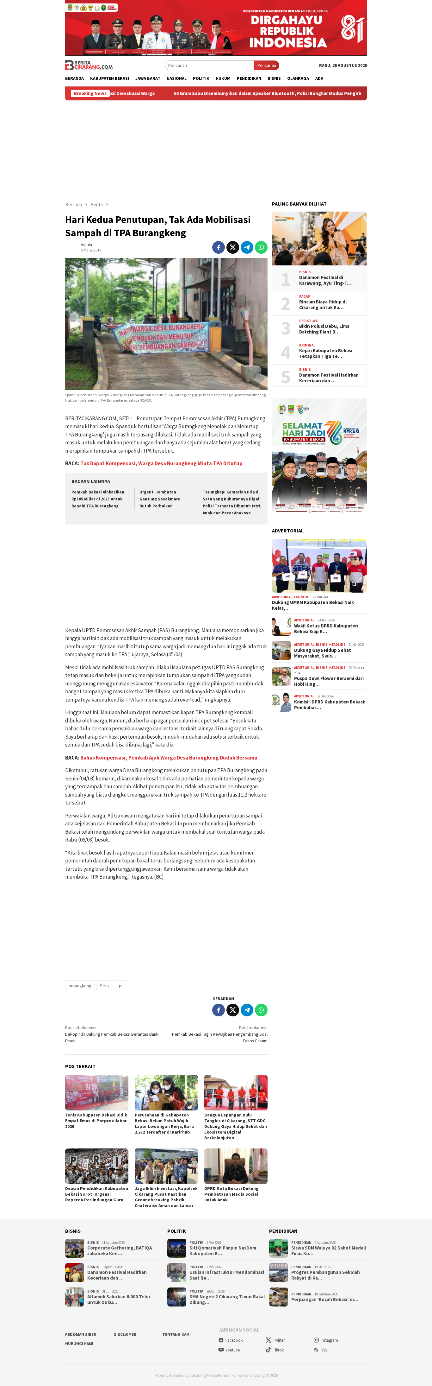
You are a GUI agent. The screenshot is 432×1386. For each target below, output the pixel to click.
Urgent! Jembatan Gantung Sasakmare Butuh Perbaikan (159, 499)
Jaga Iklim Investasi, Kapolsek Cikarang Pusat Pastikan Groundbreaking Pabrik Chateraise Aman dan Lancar (166, 1197)
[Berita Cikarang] (89, 65)
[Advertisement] (216, 148)
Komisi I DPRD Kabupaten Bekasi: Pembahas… (329, 705)
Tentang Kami (176, 1334)
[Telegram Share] (247, 247)
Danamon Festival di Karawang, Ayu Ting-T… (325, 280)
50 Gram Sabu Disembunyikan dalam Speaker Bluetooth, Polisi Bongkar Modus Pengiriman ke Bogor (238, 93)
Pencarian (266, 65)
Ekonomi (302, 597)
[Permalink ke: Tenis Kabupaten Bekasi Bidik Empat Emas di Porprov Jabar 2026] (96, 1092)
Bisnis (305, 272)
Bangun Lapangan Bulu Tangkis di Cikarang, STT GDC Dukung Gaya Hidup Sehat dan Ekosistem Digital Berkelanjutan (235, 1126)
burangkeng (80, 986)
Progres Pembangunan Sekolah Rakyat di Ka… (325, 1275)
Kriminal (307, 345)
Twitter (279, 1340)
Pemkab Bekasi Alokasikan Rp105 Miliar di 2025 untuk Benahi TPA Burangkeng (97, 499)
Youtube (232, 1350)
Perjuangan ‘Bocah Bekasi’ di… (324, 1299)
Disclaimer (125, 1334)
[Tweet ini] (232, 247)
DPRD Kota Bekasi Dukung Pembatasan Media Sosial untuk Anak (231, 1194)
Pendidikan (301, 1242)
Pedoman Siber (80, 1334)
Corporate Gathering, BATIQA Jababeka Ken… (119, 1250)
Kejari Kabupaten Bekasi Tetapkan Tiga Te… (325, 353)
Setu (104, 986)
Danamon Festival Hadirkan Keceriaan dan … (329, 378)
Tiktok (278, 1350)
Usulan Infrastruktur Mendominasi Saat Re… (226, 1275)
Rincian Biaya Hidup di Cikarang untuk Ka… (323, 305)
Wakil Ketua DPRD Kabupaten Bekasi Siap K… (326, 629)
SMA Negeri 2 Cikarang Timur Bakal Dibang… (227, 1299)
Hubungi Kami (79, 1343)
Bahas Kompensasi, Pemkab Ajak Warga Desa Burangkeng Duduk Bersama (168, 757)
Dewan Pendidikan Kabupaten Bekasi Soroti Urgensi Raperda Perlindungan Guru (96, 1194)
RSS (324, 1350)
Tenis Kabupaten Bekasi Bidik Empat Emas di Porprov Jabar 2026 (96, 1120)
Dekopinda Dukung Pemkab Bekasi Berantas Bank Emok (111, 1034)
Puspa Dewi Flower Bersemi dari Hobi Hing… (329, 681)
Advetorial (282, 597)
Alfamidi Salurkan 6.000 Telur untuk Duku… (119, 1299)
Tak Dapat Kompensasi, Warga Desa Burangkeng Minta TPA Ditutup (161, 463)
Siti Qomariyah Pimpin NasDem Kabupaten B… (222, 1250)
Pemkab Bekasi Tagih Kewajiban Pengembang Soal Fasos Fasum (220, 1034)
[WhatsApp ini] (261, 247)
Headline (337, 645)
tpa (120, 986)
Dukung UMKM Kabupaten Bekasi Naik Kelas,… (313, 605)
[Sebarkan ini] (218, 247)
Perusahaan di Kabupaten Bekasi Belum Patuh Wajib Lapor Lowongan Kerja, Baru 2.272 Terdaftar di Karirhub (164, 1123)
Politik (196, 1242)
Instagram (329, 1340)
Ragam (305, 297)
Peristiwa (308, 321)
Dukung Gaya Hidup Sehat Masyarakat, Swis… (322, 653)
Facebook (234, 1340)
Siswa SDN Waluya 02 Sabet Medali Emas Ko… (328, 1250)
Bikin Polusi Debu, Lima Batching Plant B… (324, 329)
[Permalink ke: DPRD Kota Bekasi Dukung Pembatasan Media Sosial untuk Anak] (236, 1166)
